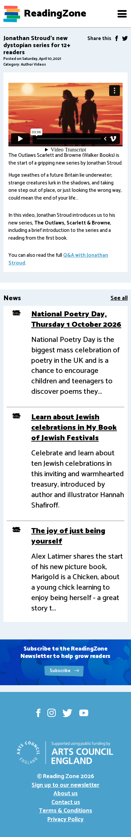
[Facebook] (116, 38)
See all (119, 298)
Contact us (65, 802)
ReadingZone (55, 14)
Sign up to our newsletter (65, 785)
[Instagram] (51, 713)
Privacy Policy (65, 819)
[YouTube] (83, 713)
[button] (122, 14)
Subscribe (61, 670)
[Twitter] (125, 38)
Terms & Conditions (65, 810)
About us (65, 793)
